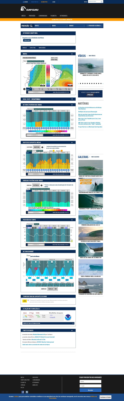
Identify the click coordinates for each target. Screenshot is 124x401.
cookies (16, 396)
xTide (43, 339)
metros (24, 123)
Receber (90, 390)
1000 (24, 202)
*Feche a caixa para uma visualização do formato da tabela (58, 185)
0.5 (24, 124)
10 (72, 164)
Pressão (37, 224)
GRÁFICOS (43, 289)
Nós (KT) (29, 150)
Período (30, 61)
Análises (35, 385)
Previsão (32, 15)
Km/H (34, 150)
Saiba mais (27, 40)
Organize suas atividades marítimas (33, 38)
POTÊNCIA (36, 185)
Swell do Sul (42, 109)
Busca (85, 2)
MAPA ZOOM (54, 58)
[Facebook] (22, 392)
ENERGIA (29, 185)
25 (72, 158)
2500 (24, 196)
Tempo (38, 61)
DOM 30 (63, 225)
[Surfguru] (29, 8)
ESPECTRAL (54, 60)
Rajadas (58, 150)
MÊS (56, 289)
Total (28, 189)
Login (26, 2)
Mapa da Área (42, 48)
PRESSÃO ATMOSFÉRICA (29, 58)
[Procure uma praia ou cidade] (31, 26)
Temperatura (30, 224)
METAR (39, 342)
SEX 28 (45, 225)
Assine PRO (44, 2)
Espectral (33, 48)
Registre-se (34, 2)
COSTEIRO (29, 147)
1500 (24, 200)
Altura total (30, 109)
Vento (34, 61)
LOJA (53, 2)
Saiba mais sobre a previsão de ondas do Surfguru (36, 344)
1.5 (24, 120)
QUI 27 (36, 225)
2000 (24, 198)
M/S (38, 150)
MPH (41, 150)
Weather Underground (48, 342)
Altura (25, 61)
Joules (24, 205)
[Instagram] (26, 392)
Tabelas (24, 48)
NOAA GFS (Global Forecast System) (44, 337)
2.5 (24, 116)
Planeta (53, 15)
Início (24, 15)
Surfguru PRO (25, 380)
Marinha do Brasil (36, 339)
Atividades (63, 15)
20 (72, 160)
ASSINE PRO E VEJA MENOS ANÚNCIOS (62, 19)
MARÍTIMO (36, 147)
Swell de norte (49, 109)
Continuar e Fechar (105, 397)
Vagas (35, 109)
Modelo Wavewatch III (39, 334)
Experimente (36, 388)
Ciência (23, 385)
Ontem (27, 225)
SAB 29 (54, 225)
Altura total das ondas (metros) (36, 63)
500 (24, 204)
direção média (72, 170)
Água (42, 61)
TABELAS (50, 289)
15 (72, 162)
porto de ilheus (34, 256)
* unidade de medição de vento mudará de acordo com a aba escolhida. (56, 147)
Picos (22, 387)
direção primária (24, 128)
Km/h (72, 163)
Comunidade (43, 15)
